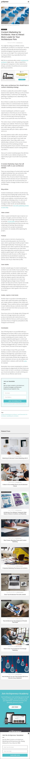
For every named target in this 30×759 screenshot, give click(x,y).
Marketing (4, 29)
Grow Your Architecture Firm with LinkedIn (15, 594)
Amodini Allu (18, 456)
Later (25, 361)
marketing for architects (12, 416)
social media (11, 221)
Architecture (5, 437)
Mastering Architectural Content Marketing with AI (15, 458)
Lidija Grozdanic (19, 566)
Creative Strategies (6, 492)
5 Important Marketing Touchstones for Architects (15, 568)
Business (4, 464)
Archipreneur (20, 42)
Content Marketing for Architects (9, 414)
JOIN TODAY (15, 707)
